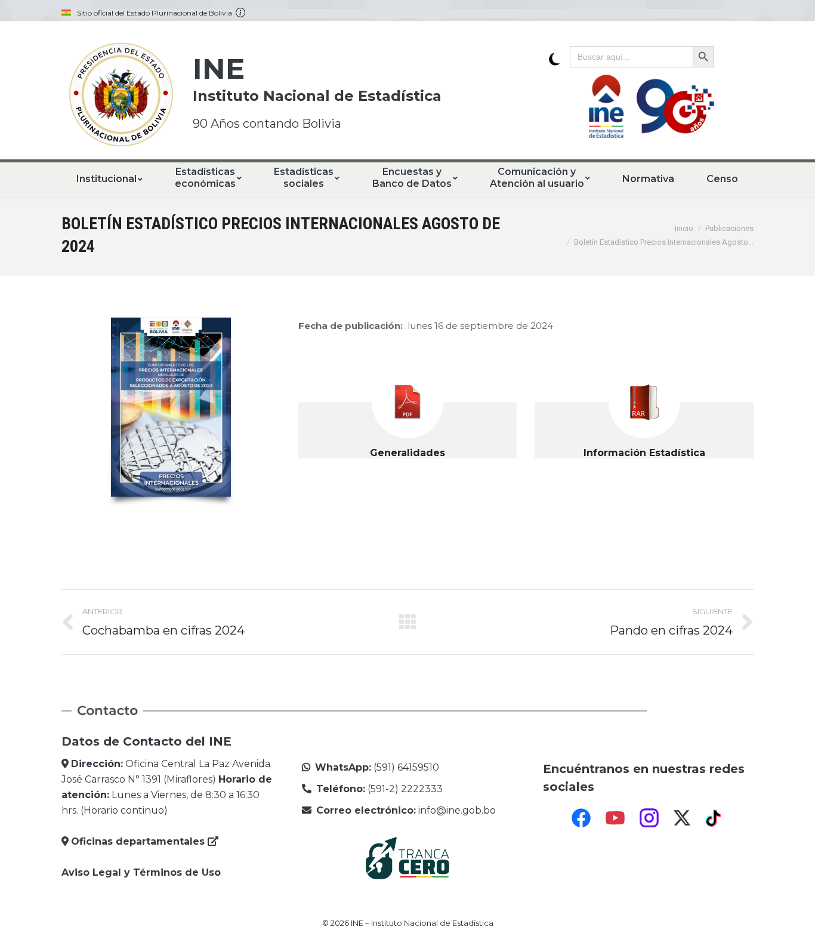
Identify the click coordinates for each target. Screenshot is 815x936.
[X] (682, 817)
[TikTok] (714, 817)
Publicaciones (729, 228)
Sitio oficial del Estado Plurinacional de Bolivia (156, 13)
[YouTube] (615, 817)
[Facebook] (581, 817)
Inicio (684, 228)
